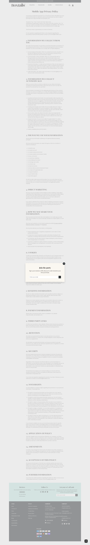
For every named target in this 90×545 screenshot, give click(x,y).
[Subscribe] (60, 277)
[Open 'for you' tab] (86, 541)
